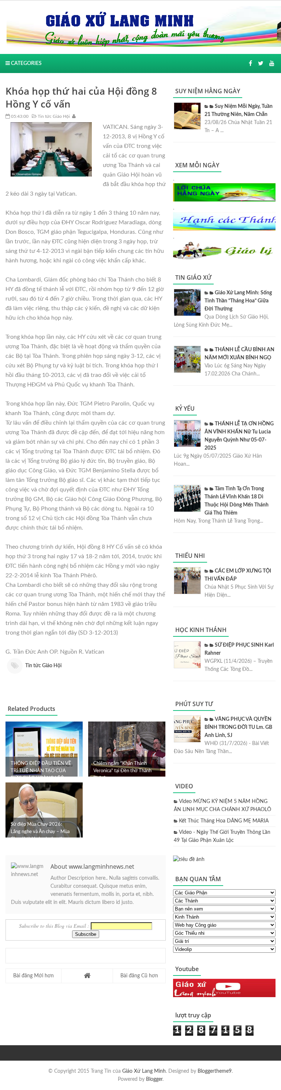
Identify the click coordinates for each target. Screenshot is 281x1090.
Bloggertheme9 (215, 1071)
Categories (26, 63)
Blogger (154, 1079)
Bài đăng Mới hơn (33, 975)
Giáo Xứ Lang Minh (144, 1071)
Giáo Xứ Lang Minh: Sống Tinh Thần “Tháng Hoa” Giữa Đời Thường (238, 301)
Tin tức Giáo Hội (53, 116)
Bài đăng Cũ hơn (139, 975)
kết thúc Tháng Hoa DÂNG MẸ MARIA (224, 821)
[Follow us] (261, 63)
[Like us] (250, 63)
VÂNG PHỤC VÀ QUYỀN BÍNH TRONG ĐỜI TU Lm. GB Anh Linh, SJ (238, 727)
